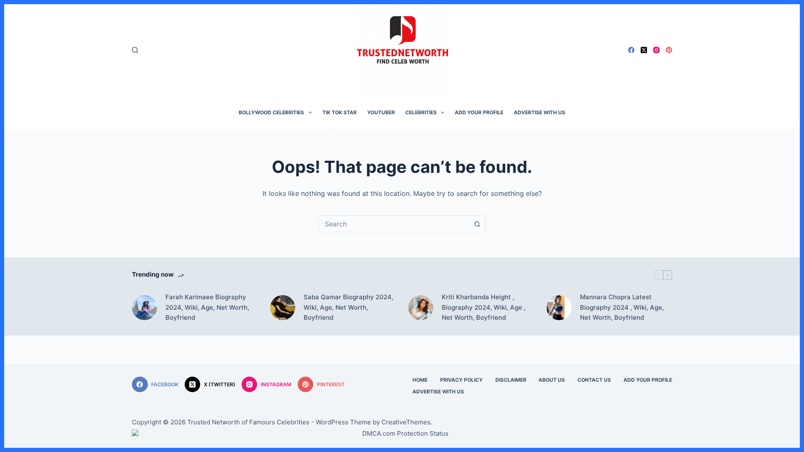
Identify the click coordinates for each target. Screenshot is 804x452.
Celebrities (421, 112)
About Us (552, 380)
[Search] (135, 50)
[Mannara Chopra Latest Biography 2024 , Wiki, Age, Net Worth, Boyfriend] (559, 307)
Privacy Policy (461, 380)
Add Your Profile (479, 112)
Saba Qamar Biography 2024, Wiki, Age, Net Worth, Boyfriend (348, 307)
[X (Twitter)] (644, 50)
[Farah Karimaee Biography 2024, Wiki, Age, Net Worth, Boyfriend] (144, 307)
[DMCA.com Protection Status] (402, 433)
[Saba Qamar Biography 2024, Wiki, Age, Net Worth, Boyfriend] (282, 307)
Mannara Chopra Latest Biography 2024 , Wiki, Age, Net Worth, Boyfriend (622, 307)
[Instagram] (656, 50)
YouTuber (381, 112)
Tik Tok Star (339, 112)
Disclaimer (510, 380)
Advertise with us (539, 112)
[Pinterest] (669, 50)
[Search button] (477, 224)
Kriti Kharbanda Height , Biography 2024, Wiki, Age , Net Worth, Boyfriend (484, 307)
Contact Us (594, 380)
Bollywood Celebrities (271, 112)
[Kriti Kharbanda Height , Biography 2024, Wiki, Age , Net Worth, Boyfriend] (420, 307)
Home (420, 380)
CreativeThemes (405, 422)
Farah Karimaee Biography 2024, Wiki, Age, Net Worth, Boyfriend (207, 307)
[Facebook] (631, 50)
